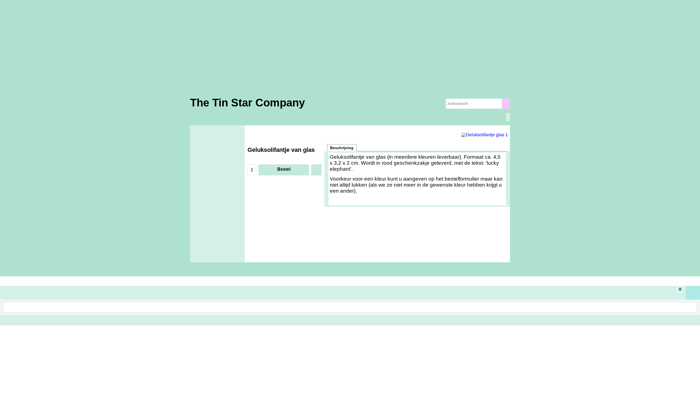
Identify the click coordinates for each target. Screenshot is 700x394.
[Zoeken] (506, 104)
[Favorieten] (316, 170)
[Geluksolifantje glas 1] (484, 134)
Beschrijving (342, 148)
